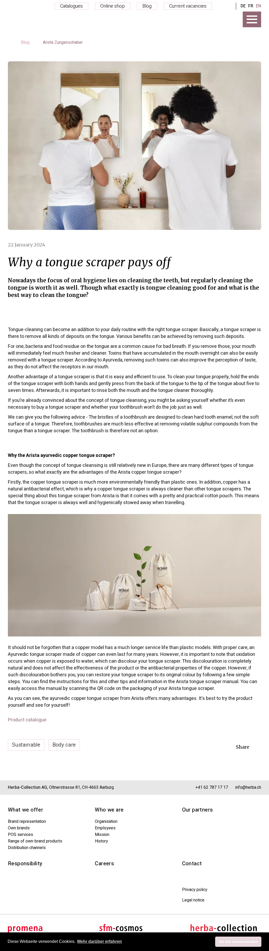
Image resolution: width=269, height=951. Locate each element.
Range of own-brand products (35, 841)
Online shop (112, 6)
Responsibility (25, 863)
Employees (105, 828)
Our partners (197, 810)
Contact (192, 863)
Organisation (106, 821)
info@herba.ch (248, 787)
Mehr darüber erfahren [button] (99, 941)
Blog (147, 6)
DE (243, 6)
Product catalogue (27, 720)
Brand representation (27, 821)
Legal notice (193, 900)
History (101, 841)
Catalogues (71, 6)
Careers (104, 863)
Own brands (19, 828)
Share (242, 747)
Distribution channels (27, 848)
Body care (64, 745)
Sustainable (26, 745)
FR (250, 6)
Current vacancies (187, 6)
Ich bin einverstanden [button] (238, 941)
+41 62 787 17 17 (211, 787)
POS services (20, 834)
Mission (102, 834)
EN (258, 6)
